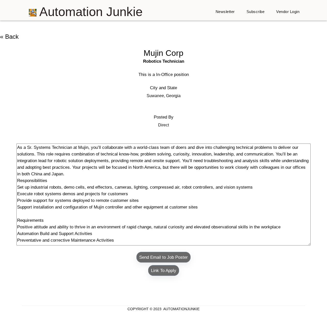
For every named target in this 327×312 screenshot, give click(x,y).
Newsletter (225, 11)
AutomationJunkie (181, 309)
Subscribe (256, 11)
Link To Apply (163, 270)
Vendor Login (287, 11)
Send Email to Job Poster (163, 257)
